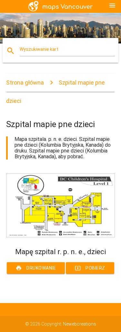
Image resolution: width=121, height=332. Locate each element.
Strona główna (25, 82)
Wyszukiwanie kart (39, 49)
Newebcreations (79, 324)
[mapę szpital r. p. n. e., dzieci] (60, 236)
